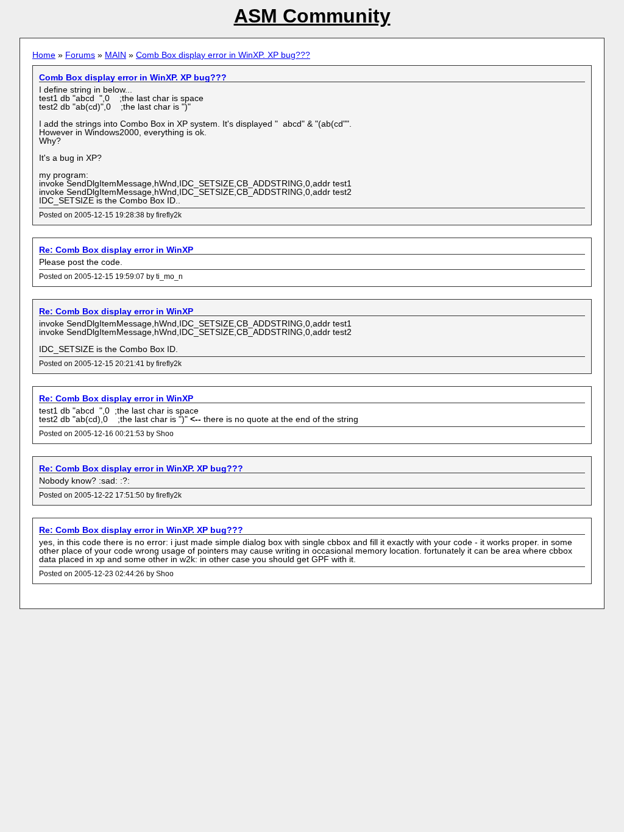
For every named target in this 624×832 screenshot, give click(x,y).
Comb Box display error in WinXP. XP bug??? (223, 55)
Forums (80, 55)
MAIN (115, 55)
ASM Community (312, 16)
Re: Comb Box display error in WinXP (116, 250)
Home (43, 55)
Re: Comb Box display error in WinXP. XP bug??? (141, 468)
